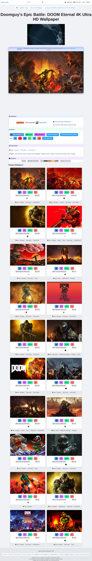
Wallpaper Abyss (24, 7)
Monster (19, 153)
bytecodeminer (31, 312)
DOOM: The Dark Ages (64, 354)
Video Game (28, 202)
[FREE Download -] (20, 534)
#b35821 (49, 160)
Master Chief (30, 153)
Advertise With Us (54, 554)
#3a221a (45, 160)
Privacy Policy (17, 554)
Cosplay (52, 153)
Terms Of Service (27, 554)
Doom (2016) (63, 153)
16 (30, 458)
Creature (62, 202)
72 (30, 192)
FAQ (10, 554)
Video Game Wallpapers (36, 7)
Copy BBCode (47, 138)
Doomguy (16, 150)
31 (67, 382)
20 (30, 420)
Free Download (17, 134)
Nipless (32, 274)
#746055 (56, 160)
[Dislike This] (35, 534)
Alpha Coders (5, 2)
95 (67, 192)
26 (67, 230)
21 (30, 306)
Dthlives (68, 540)
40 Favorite (40, 134)
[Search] (42, 2)
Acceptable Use (37, 554)
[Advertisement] (46, 104)
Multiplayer (37, 153)
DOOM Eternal (31, 150)
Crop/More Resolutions (69, 134)
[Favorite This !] (25, 534)
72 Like (29, 134)
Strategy (72, 153)
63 (30, 230)
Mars (68, 153)
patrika (69, 350)
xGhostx (68, 236)
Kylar (68, 388)
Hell (15, 153)
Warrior (59, 240)
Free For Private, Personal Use (63, 121)
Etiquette (45, 554)
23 (30, 268)
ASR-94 (32, 426)
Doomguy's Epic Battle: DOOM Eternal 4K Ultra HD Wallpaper (60, 7)
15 (67, 458)
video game (23, 150)
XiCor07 (68, 274)
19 (30, 344)
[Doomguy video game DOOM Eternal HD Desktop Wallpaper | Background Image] (27, 531)
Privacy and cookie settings (82, 554)
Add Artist (20, 122)
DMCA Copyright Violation (67, 554)
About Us (5, 554)
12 (67, 268)
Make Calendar (53, 134)
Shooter (57, 153)
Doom (48, 153)
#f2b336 (53, 160)
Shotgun (43, 153)
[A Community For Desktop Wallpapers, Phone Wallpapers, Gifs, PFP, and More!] (17, 7)
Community (78, 2)
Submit (70, 2)
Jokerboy (32, 350)
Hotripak (31, 502)
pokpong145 (42, 122)
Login (83, 2)
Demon (24, 153)
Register (88, 2)
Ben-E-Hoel (32, 388)
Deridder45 (68, 198)
